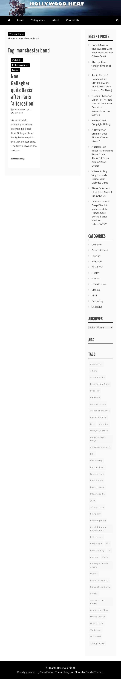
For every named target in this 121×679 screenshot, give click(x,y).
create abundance (100, 411)
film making (96, 460)
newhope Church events (99, 565)
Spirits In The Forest (97, 602)
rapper (94, 573)
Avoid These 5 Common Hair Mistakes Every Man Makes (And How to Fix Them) (102, 83)
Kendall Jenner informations (98, 528)
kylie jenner (96, 537)
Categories (37, 20)
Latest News (99, 284)
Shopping (97, 306)
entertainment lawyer (97, 439)
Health (95, 272)
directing (104, 424)
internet (96, 278)
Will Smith (95, 636)
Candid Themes (95, 672)
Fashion (96, 255)
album (93, 371)
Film (92, 454)
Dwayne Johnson (99, 430)
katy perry (95, 514)
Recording (97, 301)
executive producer (100, 447)
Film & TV (97, 267)
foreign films (97, 474)
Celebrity (17, 60)
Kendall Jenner (98, 520)
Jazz (92, 500)
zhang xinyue (97, 643)
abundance (96, 364)
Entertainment (20, 65)
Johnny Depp (97, 507)
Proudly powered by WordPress (35, 672)
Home (20, 20)
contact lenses (98, 404)
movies (94, 557)
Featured (97, 261)
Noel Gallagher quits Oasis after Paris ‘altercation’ (23, 90)
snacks (94, 593)
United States (97, 617)
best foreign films (99, 384)
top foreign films (99, 610)
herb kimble (96, 480)
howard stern (97, 487)
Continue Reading (17, 159)
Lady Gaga (96, 543)
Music (15, 69)
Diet (92, 424)
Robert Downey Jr (99, 580)
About (55, 20)
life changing (97, 550)
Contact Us (72, 20)
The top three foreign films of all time (101, 65)
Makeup (96, 289)
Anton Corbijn (97, 377)
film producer (97, 467)
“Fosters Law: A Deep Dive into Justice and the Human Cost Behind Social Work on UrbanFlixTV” (101, 213)
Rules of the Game (100, 587)
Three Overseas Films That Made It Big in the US (102, 192)
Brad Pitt (95, 391)
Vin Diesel (95, 630)
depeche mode (98, 417)
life (108, 543)
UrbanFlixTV (96, 623)
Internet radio (97, 494)
